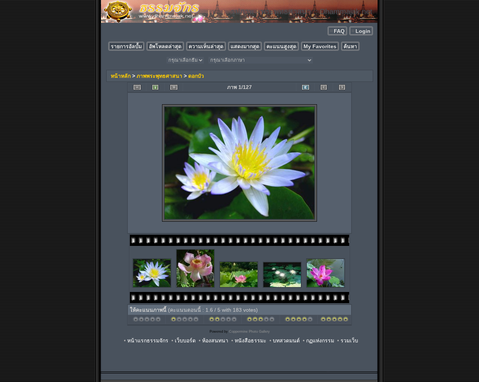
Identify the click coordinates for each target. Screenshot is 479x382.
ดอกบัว (196, 76)
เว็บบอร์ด (185, 341)
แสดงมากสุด (245, 46)
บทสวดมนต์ (286, 341)
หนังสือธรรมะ (250, 341)
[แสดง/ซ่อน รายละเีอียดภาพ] (155, 87)
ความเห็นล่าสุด (206, 46)
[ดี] (260, 321)
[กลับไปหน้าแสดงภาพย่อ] (137, 87)
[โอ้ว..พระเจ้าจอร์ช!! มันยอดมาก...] (334, 321)
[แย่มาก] (146, 321)
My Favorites (319, 46)
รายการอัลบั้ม (126, 46)
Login (363, 31)
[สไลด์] (174, 87)
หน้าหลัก (121, 76)
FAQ (339, 31)
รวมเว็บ (349, 341)
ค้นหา (350, 46)
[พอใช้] (222, 321)
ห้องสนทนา (215, 341)
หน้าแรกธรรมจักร (147, 341)
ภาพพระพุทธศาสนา (159, 76)
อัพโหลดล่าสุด (165, 46)
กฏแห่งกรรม (320, 341)
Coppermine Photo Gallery (249, 331)
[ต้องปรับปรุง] (184, 321)
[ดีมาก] (298, 321)
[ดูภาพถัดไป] (342, 87)
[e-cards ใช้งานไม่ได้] (305, 87)
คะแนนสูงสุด (281, 46)
